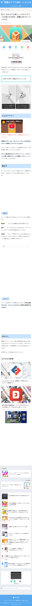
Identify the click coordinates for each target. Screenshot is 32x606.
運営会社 (18, 600)
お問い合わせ (25, 600)
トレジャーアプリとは (9, 600)
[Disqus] (16, 444)
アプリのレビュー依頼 (16, 6)
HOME (16, 597)
